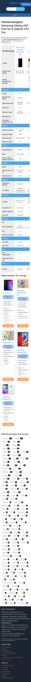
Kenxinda (21, 572)
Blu (12, 572)
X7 (4, 599)
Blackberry (7, 472)
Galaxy (18, 438)
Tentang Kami (7, 647)
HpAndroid (15, 3)
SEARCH (20, 9)
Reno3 (15, 562)
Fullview (6, 596)
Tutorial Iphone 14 (8, 678)
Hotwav (14, 509)
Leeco (22, 576)
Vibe (5, 499)
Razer (17, 556)
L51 (4, 603)
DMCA (5, 655)
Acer (12, 519)
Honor (15, 478)
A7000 (5, 586)
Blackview (16, 529)
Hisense (15, 586)
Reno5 (15, 542)
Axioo (16, 536)
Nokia (25, 458)
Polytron (6, 505)
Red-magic (7, 556)
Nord (23, 559)
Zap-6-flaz (7, 589)
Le (4, 593)
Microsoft (6, 525)
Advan (6, 462)
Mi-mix (21, 583)
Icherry (6, 542)
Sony (25, 452)
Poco (17, 468)
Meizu (18, 472)
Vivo (5, 445)
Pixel (24, 478)
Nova (24, 505)
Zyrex (15, 566)
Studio (5, 576)
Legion (25, 542)
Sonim (19, 599)
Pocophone (23, 603)
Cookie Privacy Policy (9, 653)
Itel (13, 512)
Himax (24, 509)
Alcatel (6, 559)
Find (5, 485)
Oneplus (17, 475)
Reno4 (15, 546)
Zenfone (6, 458)
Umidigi (14, 522)
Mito (5, 539)
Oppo (16, 441)
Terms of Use (7, 659)
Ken (14, 576)
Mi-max (6, 566)
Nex (17, 532)
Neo (25, 532)
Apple (6, 465)
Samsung (7, 438)
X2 (14, 569)
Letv (5, 572)
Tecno (6, 478)
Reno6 (25, 562)
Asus (16, 452)
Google (6, 475)
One (5, 512)
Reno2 (6, 552)
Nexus (21, 596)
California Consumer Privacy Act (12, 657)
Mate (13, 485)
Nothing (6, 549)
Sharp (5, 495)
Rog (22, 485)
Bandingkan (26, 4)
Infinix (16, 448)
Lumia (5, 529)
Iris (4, 519)
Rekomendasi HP (8, 665)
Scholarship (6, 672)
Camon (6, 562)
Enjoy (11, 579)
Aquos (17, 525)
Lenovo (16, 455)
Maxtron (16, 492)
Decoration (6, 674)
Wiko (24, 536)
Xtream (24, 589)
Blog (4, 676)
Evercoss (7, 468)
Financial (5, 667)
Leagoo (6, 536)
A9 (21, 569)
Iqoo (24, 515)
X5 (16, 589)
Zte (5, 482)
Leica (12, 603)
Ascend (16, 549)
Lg (14, 465)
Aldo (14, 559)
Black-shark (22, 512)
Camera (5, 669)
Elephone (13, 593)
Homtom (15, 552)
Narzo (6, 492)
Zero (24, 489)
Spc (5, 522)
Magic (14, 539)
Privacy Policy (7, 651)
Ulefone (24, 566)
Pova (24, 495)
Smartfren (7, 502)
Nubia (14, 482)
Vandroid (14, 489)
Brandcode (7, 532)
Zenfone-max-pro (9, 583)
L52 (22, 593)
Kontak (5, 649)
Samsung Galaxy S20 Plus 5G (20, 51)
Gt (20, 519)
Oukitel (6, 546)
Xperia (6, 455)
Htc (5, 489)
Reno (5, 509)
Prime (23, 522)
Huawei (6, 452)
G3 (11, 599)
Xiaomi (6, 441)
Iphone (16, 462)
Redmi (6, 448)
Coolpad (6, 515)
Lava (15, 505)
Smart (15, 495)
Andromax (18, 502)
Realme (15, 445)
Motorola (24, 482)
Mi (16, 458)
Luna (15, 515)
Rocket (6, 569)
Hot (22, 465)
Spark (14, 499)
